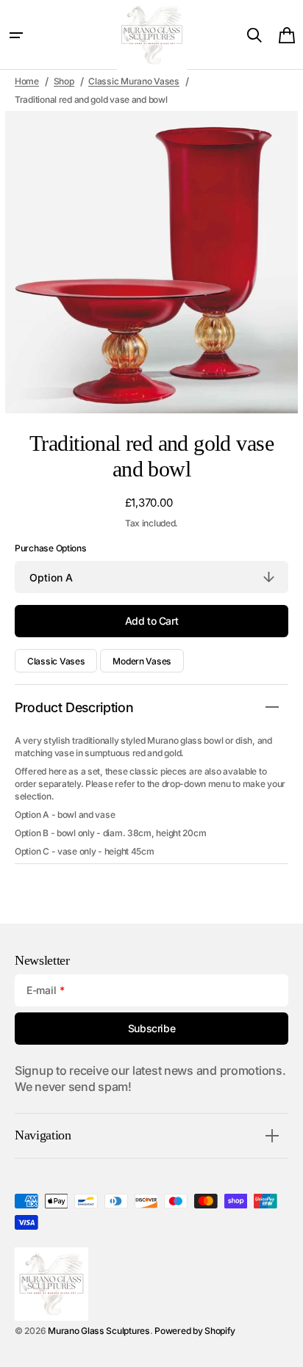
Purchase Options (51, 548)
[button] (16, 35)
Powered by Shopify (194, 1330)
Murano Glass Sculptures (99, 1330)
